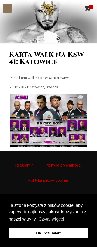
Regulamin (24, 165)
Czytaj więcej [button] (51, 219)
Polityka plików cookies (48, 180)
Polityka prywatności (64, 165)
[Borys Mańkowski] (48, 8)
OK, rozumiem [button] (48, 233)
